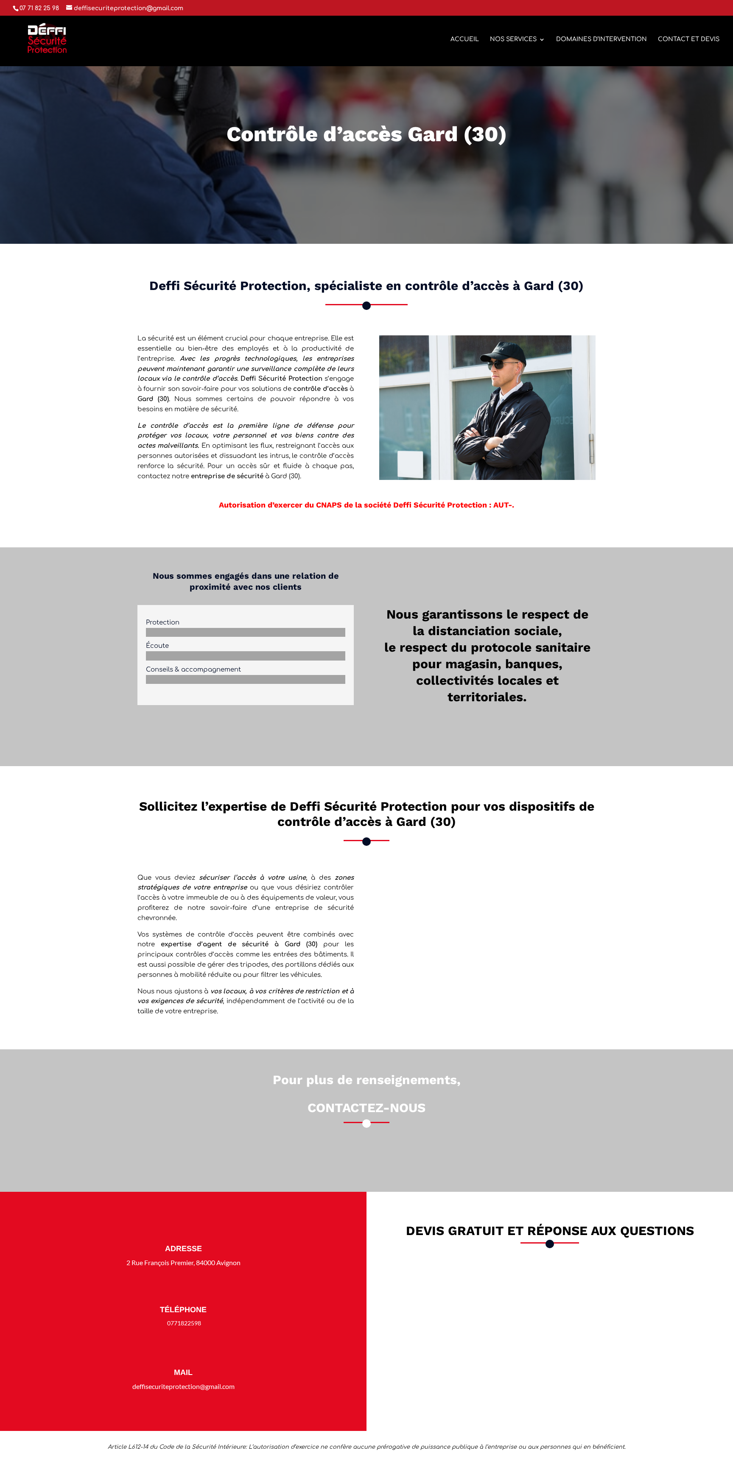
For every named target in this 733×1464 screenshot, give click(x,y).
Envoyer (640, 1387)
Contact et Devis (688, 39)
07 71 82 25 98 (371, 1157)
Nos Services (513, 39)
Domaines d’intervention (601, 39)
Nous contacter (366, 175)
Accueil (464, 39)
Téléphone (183, 1309)
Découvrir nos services (246, 729)
